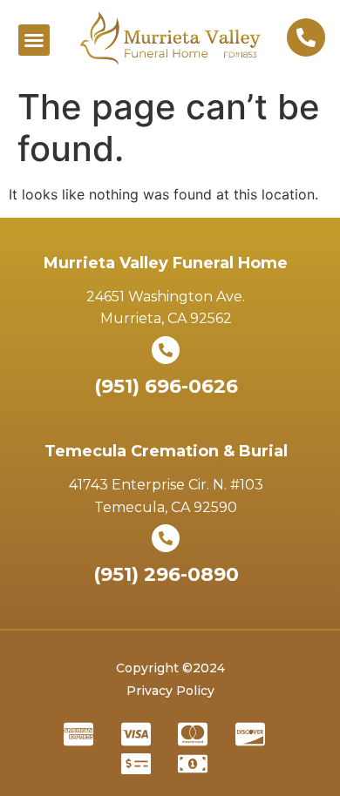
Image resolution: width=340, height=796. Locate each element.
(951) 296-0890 (166, 574)
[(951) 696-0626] (166, 350)
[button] (34, 40)
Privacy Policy (170, 690)
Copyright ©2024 (170, 668)
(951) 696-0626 (166, 386)
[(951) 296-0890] (166, 538)
